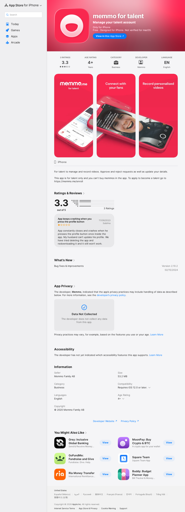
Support (123, 508)
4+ (119, 398)
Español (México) (62, 494)
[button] (23, 24)
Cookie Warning (108, 508)
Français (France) (114, 494)
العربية (76, 494)
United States (60, 490)
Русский (87, 494)
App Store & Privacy (88, 508)
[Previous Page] (50, 62)
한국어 (129, 494)
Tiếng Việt (160, 494)
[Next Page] (181, 62)
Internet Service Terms (64, 508)
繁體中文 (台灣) (61, 497)
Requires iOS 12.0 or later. (132, 387)
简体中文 (99, 494)
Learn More (156, 334)
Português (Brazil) (143, 494)
